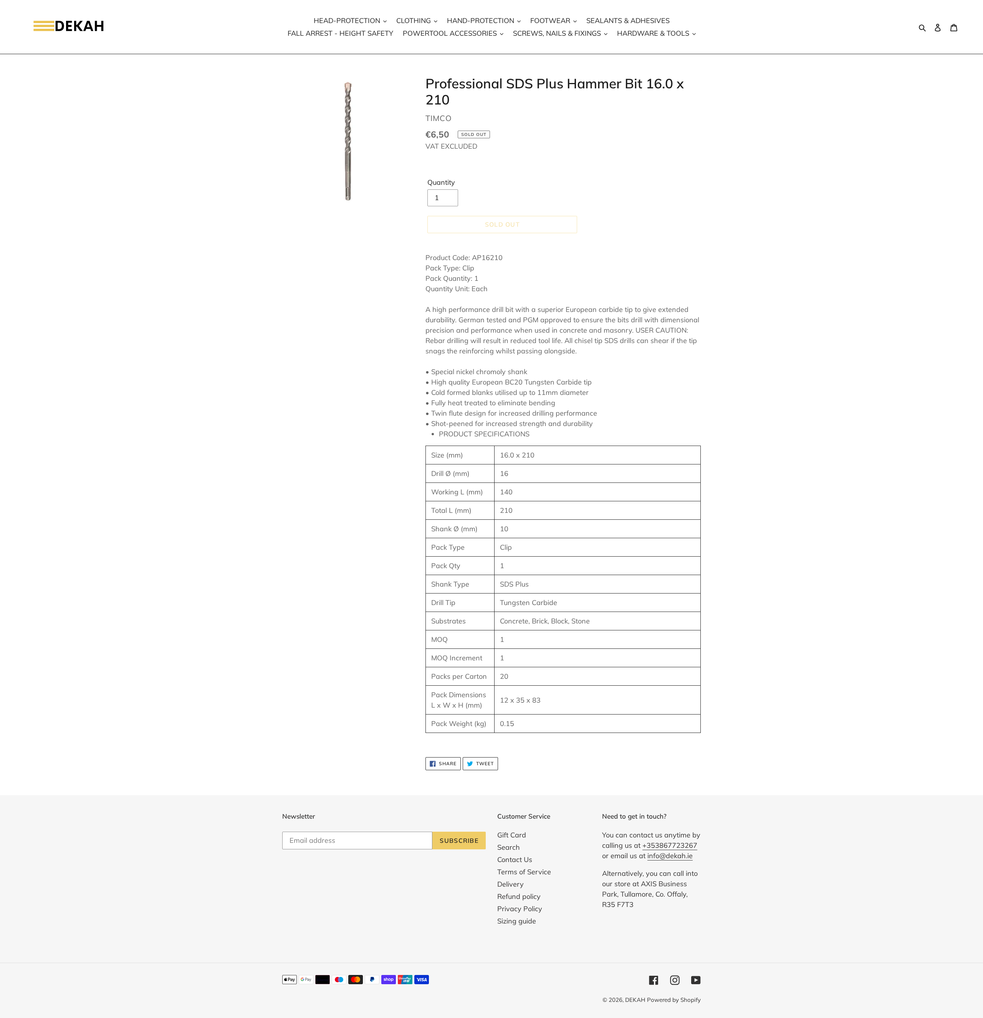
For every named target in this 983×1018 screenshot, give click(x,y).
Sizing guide (516, 921)
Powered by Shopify (674, 999)
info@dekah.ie (670, 855)
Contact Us (514, 859)
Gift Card (511, 835)
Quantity (441, 182)
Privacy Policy (519, 908)
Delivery (510, 884)
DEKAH (635, 999)
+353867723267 (669, 845)
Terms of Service (524, 871)
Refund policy (519, 896)
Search (508, 847)
